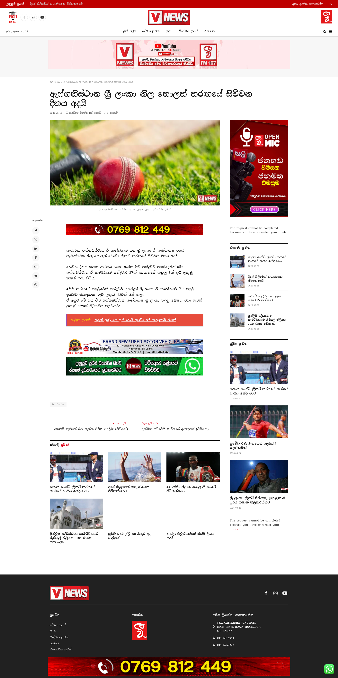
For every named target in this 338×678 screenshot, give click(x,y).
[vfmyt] (169, 54)
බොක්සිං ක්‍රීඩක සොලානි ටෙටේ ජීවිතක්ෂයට (191, 489)
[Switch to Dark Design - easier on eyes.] (330, 4)
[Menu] (330, 31)
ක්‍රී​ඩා (169, 31)
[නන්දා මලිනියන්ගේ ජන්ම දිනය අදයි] (193, 514)
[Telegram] (36, 275)
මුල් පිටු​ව (55, 82)
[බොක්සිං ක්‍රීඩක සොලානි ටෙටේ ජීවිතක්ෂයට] (193, 467)
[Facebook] (36, 230)
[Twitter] (36, 239)
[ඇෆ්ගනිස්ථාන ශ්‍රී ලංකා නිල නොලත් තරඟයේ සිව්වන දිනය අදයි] (135, 162)
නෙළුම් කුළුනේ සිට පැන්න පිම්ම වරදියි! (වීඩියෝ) (91, 429)
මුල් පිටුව (129, 31)
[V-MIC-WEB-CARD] (259, 168)
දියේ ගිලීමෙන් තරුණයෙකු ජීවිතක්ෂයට (56, 3)
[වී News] (169, 17)
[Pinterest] (36, 257)
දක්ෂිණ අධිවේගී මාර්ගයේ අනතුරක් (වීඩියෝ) (175, 429)
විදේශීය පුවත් (188, 31)
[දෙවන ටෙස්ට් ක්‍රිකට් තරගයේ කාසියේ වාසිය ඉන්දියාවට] (76, 467)
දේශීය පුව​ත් (150, 31)
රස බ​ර (209, 31)
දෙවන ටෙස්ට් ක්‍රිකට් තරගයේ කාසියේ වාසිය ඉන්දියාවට (72, 489)
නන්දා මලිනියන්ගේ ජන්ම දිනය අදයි (190, 536)
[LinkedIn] (36, 248)
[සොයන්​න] (324, 31)
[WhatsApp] (36, 284)
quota (283, 232)
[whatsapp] (134, 366)
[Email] (36, 266)
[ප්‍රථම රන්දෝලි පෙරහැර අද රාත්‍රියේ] (135, 514)
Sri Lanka (58, 404)
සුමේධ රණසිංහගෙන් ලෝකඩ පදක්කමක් (253, 445)
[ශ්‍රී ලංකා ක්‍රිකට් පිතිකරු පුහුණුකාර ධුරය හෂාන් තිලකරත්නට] (259, 476)
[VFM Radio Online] (11, 17)
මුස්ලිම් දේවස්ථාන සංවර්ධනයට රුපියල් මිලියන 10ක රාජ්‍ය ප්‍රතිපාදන (74, 538)
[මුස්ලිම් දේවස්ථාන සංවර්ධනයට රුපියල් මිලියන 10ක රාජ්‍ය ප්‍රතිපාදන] (76, 514)
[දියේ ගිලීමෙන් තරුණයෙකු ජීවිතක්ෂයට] (135, 467)
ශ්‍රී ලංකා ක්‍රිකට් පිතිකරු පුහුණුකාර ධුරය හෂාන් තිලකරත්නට (257, 500)
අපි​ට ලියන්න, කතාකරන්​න (307, 4)
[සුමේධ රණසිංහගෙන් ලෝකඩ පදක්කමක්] (259, 421)
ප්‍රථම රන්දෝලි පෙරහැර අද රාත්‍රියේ (129, 536)
